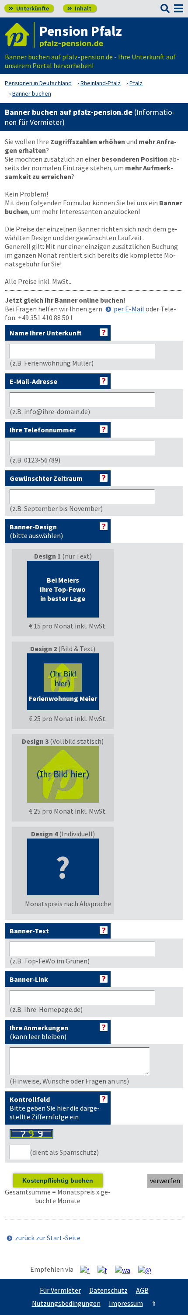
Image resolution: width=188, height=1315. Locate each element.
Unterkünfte (29, 8)
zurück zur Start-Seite (47, 1237)
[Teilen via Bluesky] (105, 1269)
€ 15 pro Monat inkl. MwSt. (68, 625)
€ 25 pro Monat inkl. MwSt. (68, 718)
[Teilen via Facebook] (88, 1269)
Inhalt (79, 8)
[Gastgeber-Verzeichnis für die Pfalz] (20, 35)
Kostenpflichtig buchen (57, 1180)
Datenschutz (108, 1290)
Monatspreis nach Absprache (68, 903)
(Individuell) (68, 868)
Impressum (126, 1303)
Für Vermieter (60, 1290)
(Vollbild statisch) (64, 776)
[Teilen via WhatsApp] (126, 1269)
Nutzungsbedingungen (66, 1303)
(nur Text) (68, 591)
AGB (142, 1290)
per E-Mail (129, 308)
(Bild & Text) (68, 683)
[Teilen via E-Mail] (148, 1269)
